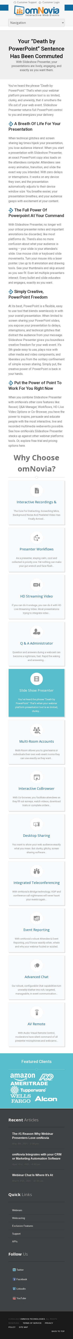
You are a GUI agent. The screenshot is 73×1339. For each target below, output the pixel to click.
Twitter (20, 1269)
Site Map (23, 1327)
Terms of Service (32, 1323)
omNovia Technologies (32, 1319)
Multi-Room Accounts (36, 742)
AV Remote (36, 1024)
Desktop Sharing (36, 836)
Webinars (17, 1210)
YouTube (21, 1298)
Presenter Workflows (36, 550)
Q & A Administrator (36, 644)
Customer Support (27, 2)
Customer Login (51, 2)
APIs (15, 1241)
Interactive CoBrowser (36, 789)
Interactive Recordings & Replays (36, 503)
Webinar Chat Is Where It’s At (32, 1175)
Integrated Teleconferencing (36, 883)
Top (69, 1335)
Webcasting (18, 1218)
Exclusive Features (22, 1226)
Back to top (58, 1331)
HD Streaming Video (36, 597)
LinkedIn (21, 1288)
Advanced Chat (36, 977)
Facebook (21, 1279)
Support (16, 1233)
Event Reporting (36, 930)
